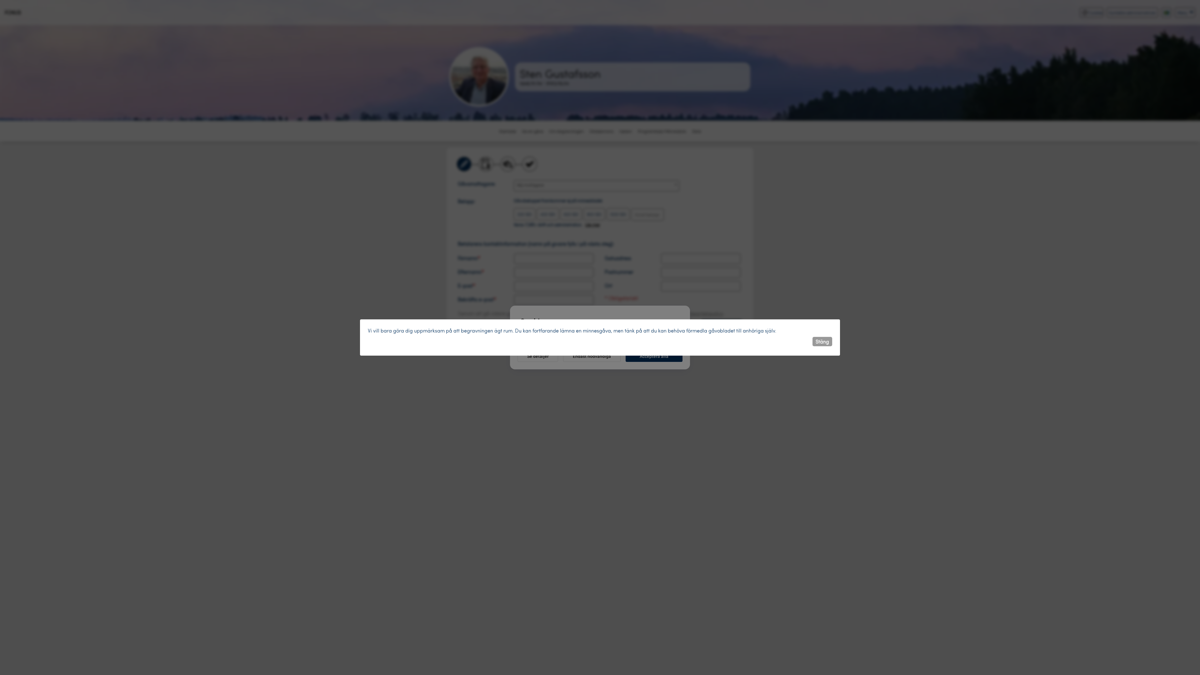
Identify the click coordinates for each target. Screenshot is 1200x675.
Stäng (822, 341)
